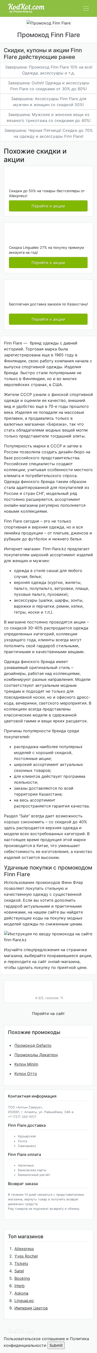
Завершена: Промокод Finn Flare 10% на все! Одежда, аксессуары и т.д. (48, 70)
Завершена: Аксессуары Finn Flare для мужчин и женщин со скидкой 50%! (48, 101)
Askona (21, 1293)
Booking (22, 1278)
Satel (19, 1270)
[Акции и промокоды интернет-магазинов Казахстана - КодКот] (20, 1331)
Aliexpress (24, 1248)
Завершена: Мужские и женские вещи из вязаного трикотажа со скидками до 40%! (49, 117)
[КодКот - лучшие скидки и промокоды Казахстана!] (26, 8)
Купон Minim (26, 1064)
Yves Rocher (26, 1256)
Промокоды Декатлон (36, 1054)
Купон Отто (25, 1073)
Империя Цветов (31, 1308)
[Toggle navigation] (86, 8)
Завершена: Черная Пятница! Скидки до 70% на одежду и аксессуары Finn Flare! (48, 133)
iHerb (19, 1285)
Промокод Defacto (32, 1045)
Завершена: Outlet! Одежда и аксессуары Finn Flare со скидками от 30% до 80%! (48, 85)
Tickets (21, 1263)
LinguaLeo (24, 1300)
